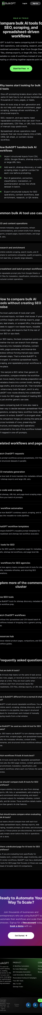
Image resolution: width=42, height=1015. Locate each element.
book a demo (17, 926)
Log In (25, 3)
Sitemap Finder (18, 986)
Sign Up (35, 3)
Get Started (19, 936)
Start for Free (19, 68)
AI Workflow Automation (21, 966)
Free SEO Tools (18, 981)
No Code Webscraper (20, 969)
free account (29, 922)
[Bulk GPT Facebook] (35, 1005)
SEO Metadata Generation (21, 972)
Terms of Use (8, 1005)
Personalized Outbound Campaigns (25, 978)
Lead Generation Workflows (22, 975)
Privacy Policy (16, 1005)
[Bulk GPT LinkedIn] (28, 1005)
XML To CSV (17, 984)
